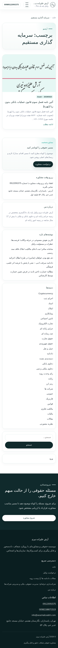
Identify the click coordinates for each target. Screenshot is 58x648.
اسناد (50, 303)
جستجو (29, 445)
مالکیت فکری (47, 409)
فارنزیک (49, 399)
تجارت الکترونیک (46, 323)
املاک (50, 308)
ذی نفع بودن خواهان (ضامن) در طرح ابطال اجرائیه (31, 258)
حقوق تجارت (47, 338)
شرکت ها (49, 389)
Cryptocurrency (46, 293)
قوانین (50, 404)
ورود (51, 459)
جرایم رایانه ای (46, 328)
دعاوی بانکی (47, 364)
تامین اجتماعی (46, 318)
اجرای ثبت (48, 298)
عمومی (50, 394)
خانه (54, 18)
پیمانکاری (49, 313)
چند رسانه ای (47, 334)
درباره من (52, 590)
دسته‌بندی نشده (46, 359)
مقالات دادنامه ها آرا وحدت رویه (43, 578)
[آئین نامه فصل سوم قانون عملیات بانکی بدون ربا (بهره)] (29, 73)
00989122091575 (11, 5)
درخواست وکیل (49, 573)
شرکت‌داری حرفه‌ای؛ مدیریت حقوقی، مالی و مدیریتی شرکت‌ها (30, 584)
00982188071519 (47, 609)
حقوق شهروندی (46, 344)
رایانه (50, 379)
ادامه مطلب (48, 124)
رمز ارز (49, 384)
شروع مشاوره (29, 518)
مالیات (50, 414)
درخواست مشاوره (43, 164)
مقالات (50, 419)
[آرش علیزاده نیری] (53, 5)
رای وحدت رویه (46, 374)
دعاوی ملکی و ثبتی (44, 369)
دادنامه (50, 353)
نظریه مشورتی (46, 424)
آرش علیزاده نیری (40, 3)
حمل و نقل (48, 349)
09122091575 (15, 183)
